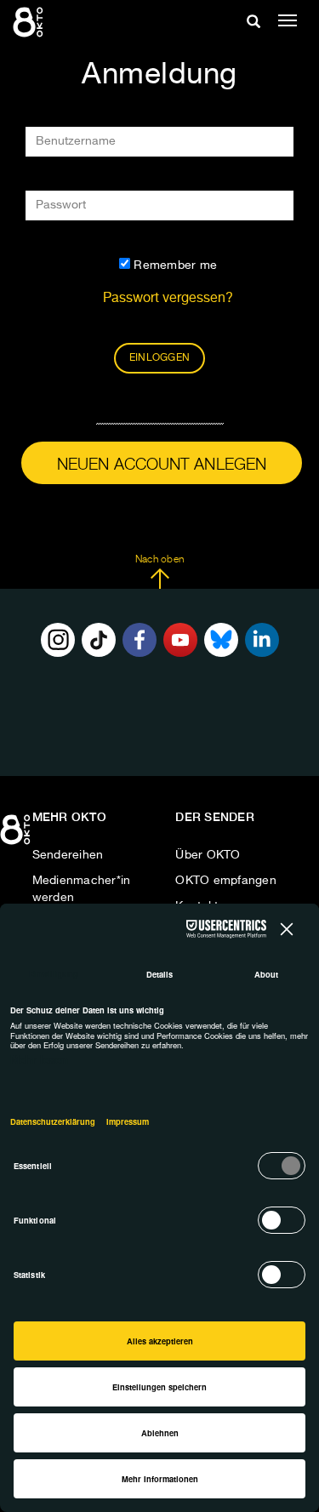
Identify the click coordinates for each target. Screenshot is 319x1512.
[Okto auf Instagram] (58, 640)
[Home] (17, 835)
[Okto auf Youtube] (180, 640)
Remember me (173, 265)
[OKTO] (30, 21)
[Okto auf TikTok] (99, 640)
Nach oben (159, 560)
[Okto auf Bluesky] (221, 640)
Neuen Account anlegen (161, 465)
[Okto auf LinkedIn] (262, 640)
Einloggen (159, 358)
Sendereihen (68, 855)
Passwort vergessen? (168, 298)
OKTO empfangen (225, 881)
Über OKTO (207, 855)
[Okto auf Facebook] (139, 640)
